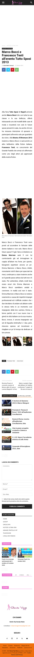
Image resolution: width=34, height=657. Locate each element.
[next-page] (6, 455)
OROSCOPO (6, 524)
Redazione (17, 645)
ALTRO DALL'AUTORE (24, 396)
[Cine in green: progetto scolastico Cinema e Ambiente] (6, 430)
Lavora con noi (28, 647)
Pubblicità (19, 647)
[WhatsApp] (17, 70)
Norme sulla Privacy (17, 654)
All (16, 575)
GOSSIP (5, 522)
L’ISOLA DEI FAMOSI (9, 536)
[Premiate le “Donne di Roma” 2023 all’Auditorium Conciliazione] (6, 412)
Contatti (10, 645)
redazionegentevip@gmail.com (20, 626)
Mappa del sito (25, 645)
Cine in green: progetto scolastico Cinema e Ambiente (20, 430)
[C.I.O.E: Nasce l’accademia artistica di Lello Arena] (6, 439)
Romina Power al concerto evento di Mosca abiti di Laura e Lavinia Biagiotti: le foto (9, 386)
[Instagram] (12, 638)
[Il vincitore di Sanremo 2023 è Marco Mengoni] (6, 403)
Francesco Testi (11, 361)
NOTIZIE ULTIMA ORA (12, 45)
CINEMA (21, 575)
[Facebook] (4, 70)
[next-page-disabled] (6, 582)
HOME (5, 519)
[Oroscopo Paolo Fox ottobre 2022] (25, 553)
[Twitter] (8, 70)
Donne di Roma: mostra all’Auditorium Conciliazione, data (20, 421)
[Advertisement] (17, 26)
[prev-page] (3, 455)
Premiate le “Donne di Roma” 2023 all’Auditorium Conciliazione (22, 412)
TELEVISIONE (7, 533)
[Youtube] (27, 638)
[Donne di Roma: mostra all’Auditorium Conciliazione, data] (6, 422)
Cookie (29, 653)
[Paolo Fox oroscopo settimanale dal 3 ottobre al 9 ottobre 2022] (9, 553)
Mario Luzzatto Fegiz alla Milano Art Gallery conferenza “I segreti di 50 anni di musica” (25, 386)
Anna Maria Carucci (8, 65)
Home (3, 45)
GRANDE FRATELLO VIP (10, 530)
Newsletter (5, 647)
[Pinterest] (12, 70)
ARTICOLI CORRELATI (9, 396)
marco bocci (20, 361)
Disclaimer (12, 647)
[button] (3, 2)
